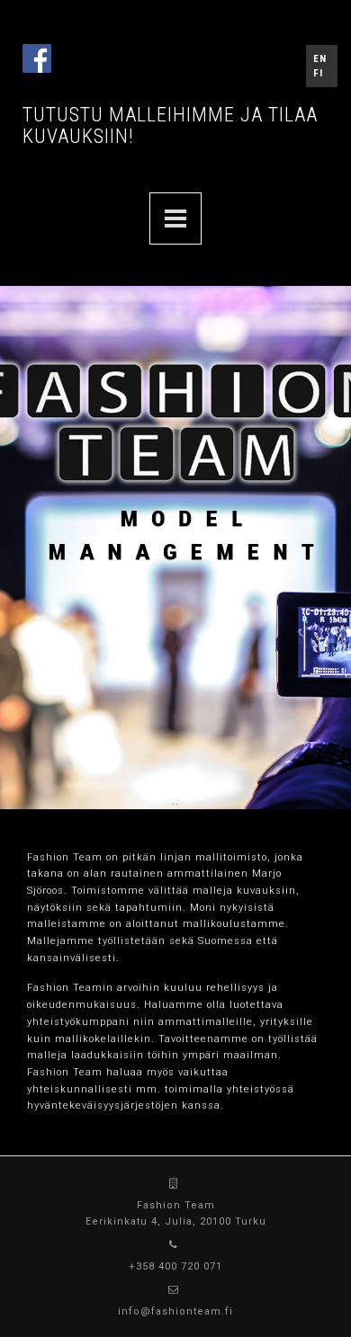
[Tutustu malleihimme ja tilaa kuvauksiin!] (175, 218)
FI (318, 73)
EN (320, 59)
